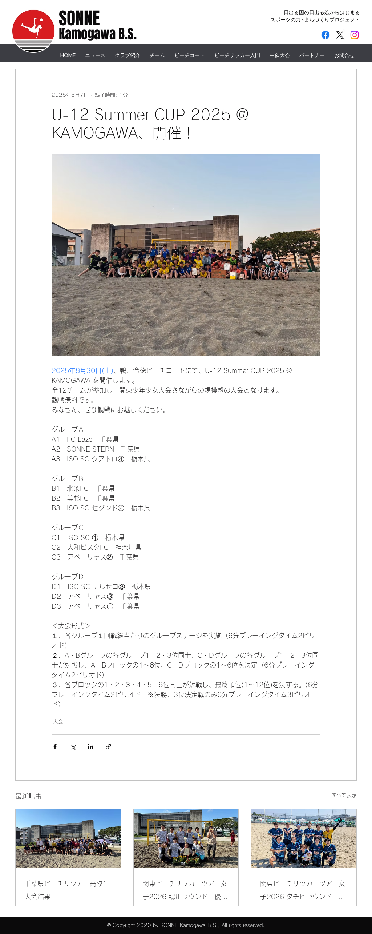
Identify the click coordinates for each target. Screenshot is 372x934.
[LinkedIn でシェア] (90, 746)
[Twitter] (340, 34)
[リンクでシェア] (108, 746)
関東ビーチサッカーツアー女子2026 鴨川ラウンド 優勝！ (184, 891)
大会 (58, 721)
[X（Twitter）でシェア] (72, 746)
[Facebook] (325, 34)
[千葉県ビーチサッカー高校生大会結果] (68, 838)
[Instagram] (354, 34)
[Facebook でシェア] (55, 746)
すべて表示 (344, 795)
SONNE (79, 18)
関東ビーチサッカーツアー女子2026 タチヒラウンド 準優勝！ (302, 891)
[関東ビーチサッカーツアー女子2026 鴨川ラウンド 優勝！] (186, 838)
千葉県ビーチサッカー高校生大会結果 (66, 890)
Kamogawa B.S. (98, 34)
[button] (237, 52)
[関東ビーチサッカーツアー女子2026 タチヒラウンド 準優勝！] (303, 838)
